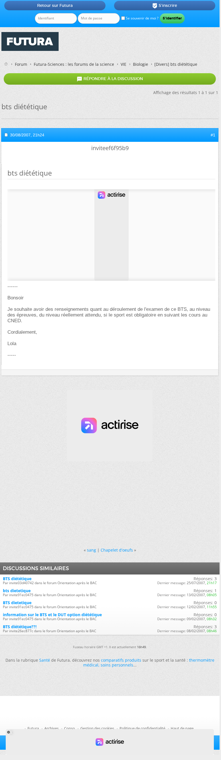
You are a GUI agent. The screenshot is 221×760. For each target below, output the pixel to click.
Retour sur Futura (55, 5)
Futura (33, 728)
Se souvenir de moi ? (141, 18)
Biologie (140, 64)
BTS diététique (17, 578)
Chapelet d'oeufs (117, 550)
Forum (21, 64)
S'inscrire (164, 6)
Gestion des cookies (97, 728)
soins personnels (117, 665)
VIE (123, 64)
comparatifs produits (121, 660)
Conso (69, 728)
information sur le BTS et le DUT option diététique (52, 614)
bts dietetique (17, 590)
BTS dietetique (17, 602)
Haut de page (182, 728)
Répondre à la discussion (110, 79)
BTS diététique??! (20, 626)
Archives (51, 728)
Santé (44, 660)
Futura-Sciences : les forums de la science (74, 64)
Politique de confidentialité (142, 728)
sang (91, 550)
